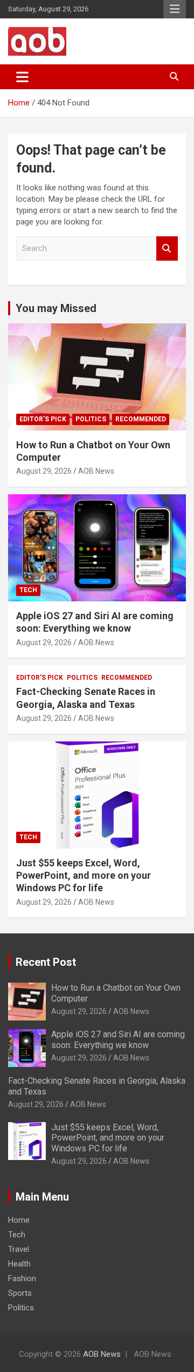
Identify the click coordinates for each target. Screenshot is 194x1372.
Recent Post (46, 962)
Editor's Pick (42, 419)
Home (19, 1220)
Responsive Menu (174, 9)
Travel (18, 1249)
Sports (20, 1293)
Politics (90, 419)
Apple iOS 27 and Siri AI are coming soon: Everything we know (118, 1039)
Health (19, 1264)
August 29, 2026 (44, 471)
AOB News (96, 471)
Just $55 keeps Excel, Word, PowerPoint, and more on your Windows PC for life (83, 875)
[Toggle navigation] (22, 76)
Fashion (22, 1278)
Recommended (140, 419)
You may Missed (56, 308)
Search (167, 248)
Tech (28, 590)
